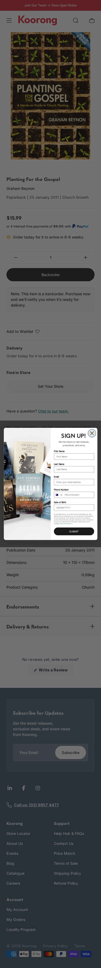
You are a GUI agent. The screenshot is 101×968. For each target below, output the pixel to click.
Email (56, 477)
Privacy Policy (63, 524)
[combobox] (58, 495)
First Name (59, 451)
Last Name (59, 464)
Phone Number (61, 490)
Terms (70, 524)
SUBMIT (74, 531)
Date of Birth (60, 502)
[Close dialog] (92, 433)
